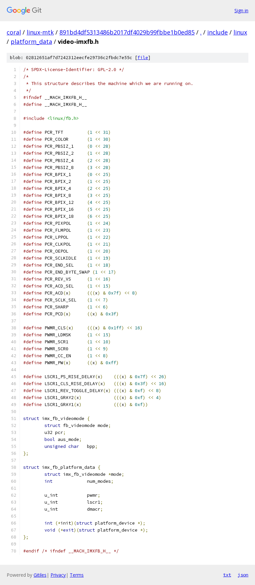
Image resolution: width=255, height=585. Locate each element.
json (243, 575)
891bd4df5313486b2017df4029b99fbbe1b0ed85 (127, 32)
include (217, 32)
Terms (77, 575)
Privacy (58, 575)
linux (240, 32)
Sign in (241, 10)
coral (14, 32)
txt (227, 575)
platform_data (31, 41)
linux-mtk (40, 32)
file (142, 57)
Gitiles (40, 575)
